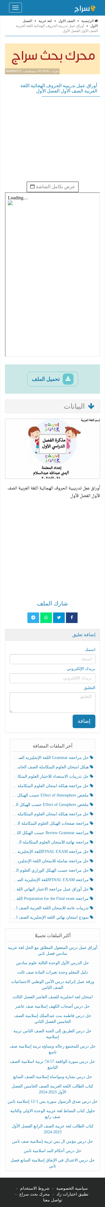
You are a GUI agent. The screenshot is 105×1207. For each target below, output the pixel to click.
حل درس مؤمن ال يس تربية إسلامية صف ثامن (52, 1141)
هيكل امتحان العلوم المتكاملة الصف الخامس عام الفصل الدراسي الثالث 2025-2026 (51, 767)
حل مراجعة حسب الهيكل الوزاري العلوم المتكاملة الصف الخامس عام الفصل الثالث (51, 870)
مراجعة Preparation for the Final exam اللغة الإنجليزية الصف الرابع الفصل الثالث (51, 898)
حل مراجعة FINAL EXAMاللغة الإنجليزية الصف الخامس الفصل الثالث (51, 851)
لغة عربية (45, 21)
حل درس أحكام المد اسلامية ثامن (52, 1151)
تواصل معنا (52, 1200)
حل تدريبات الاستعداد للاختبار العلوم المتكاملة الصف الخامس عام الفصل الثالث (51, 776)
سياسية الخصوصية (72, 1188)
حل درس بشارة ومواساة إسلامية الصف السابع (52, 1077)
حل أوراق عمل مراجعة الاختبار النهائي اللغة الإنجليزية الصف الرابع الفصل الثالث (51, 889)
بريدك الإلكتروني (81, 668)
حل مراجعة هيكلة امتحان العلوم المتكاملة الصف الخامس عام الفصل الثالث (51, 814)
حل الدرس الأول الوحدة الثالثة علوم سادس (52, 963)
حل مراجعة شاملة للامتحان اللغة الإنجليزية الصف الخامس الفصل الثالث (51, 861)
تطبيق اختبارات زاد (72, 1194)
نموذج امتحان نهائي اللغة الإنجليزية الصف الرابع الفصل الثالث (51, 917)
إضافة (84, 721)
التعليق (89, 688)
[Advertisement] (52, 139)
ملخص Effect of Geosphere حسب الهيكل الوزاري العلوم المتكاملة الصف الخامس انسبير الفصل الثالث (51, 804)
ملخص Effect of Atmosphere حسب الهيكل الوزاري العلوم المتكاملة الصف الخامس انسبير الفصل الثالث (51, 795)
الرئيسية (87, 21)
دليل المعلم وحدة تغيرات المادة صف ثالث (52, 972)
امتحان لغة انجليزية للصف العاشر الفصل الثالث (53, 997)
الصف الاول (66, 21)
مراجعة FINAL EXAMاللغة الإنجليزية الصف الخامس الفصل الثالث (51, 880)
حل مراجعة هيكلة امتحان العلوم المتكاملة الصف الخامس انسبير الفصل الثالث (51, 786)
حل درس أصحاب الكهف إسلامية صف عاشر (52, 1006)
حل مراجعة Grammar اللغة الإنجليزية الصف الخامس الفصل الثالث (51, 757)
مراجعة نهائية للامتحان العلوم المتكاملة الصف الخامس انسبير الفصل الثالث (51, 842)
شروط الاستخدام (35, 1188)
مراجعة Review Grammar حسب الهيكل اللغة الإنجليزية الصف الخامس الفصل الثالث (51, 833)
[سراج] (84, 7)
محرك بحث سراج (34, 1194)
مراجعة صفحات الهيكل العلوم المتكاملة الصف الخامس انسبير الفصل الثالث (51, 823)
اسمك (90, 649)
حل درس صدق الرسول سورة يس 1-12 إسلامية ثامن (53, 1101)
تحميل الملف (46, 379)
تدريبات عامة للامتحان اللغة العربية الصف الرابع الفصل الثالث (51, 908)
